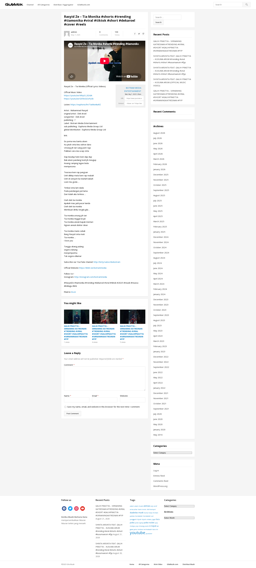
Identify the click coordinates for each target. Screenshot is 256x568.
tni (157, 529)
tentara (140, 529)
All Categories (44, 4)
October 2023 (159, 309)
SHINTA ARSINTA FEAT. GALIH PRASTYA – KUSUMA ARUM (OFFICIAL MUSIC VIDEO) (172, 82)
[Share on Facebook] (135, 34)
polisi (132, 522)
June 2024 (158, 268)
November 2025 (161, 179)
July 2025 (157, 200)
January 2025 (159, 231)
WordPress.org (160, 486)
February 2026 (160, 164)
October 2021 (159, 403)
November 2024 (161, 242)
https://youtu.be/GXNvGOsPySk (78, 98)
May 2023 (158, 330)
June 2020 (158, 419)
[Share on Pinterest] (143, 34)
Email (95, 395)
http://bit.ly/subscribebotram (107, 262)
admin (74, 32)
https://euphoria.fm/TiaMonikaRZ (86, 104)
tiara (154, 529)
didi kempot (151, 509)
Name (67, 395)
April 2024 (158, 278)
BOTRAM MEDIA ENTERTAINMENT (132, 89)
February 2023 (160, 346)
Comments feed (160, 481)
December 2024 (160, 237)
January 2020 (159, 429)
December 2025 (160, 174)
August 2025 (159, 195)
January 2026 (159, 169)
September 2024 (161, 252)
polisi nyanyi (139, 523)
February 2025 (160, 226)
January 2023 (159, 351)
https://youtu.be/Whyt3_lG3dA (78, 95)
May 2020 (158, 424)
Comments (103, 33)
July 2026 (157, 138)
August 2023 (159, 320)
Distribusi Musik (189, 564)
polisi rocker (149, 522)
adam (132, 506)
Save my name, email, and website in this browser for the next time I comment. (103, 406)
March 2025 (158, 221)
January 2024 (159, 294)
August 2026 (159, 133)
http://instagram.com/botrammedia (90, 277)
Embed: (121, 103)
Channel (30, 4)
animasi (146, 506)
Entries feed (159, 475)
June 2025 (158, 205)
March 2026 (158, 159)
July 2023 (157, 325)
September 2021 (161, 408)
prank (147, 526)
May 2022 (158, 377)
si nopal (152, 526)
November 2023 (161, 304)
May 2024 (158, 273)
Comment (69, 364)
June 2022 (158, 372)
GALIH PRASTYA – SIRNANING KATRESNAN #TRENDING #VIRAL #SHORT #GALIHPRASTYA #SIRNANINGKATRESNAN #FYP (76, 332)
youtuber (149, 534)
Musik (73, 292)
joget (154, 519)
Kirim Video (158, 564)
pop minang (140, 526)
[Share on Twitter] (139, 34)
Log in (156, 470)
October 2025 (159, 185)
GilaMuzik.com (83, 4)
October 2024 (159, 247)
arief (155, 506)
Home (132, 564)
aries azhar (134, 509)
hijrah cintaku (147, 519)
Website (124, 395)
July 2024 (157, 263)
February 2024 (160, 289)
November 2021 (161, 398)
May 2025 (158, 211)
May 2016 (158, 434)
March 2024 (158, 283)
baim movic (142, 509)
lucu (158, 519)
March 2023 (158, 341)
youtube (137, 532)
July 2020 (157, 414)
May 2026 (158, 148)
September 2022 (161, 367)
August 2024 (159, 257)
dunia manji (148, 513)
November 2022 (161, 362)
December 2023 (160, 299)
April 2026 (158, 153)
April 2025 (158, 216)
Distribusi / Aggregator (63, 4)
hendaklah (139, 516)
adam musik (138, 506)
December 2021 (160, 393)
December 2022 (160, 356)
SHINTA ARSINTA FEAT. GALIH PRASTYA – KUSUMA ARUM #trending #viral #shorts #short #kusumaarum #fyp (172, 59)
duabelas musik (136, 512)
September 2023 (161, 315)
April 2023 (158, 336)
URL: (122, 98)
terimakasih (148, 529)
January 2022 (159, 388)
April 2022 (158, 382)
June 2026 (158, 143)
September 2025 (161, 190)
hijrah (139, 519)
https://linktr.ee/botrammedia (92, 267)
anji (152, 506)
